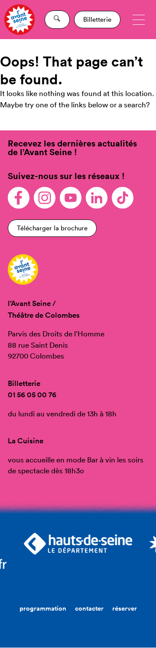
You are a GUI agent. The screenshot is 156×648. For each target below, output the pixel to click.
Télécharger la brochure (52, 228)
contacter (89, 608)
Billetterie (97, 19)
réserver (124, 608)
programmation (43, 608)
